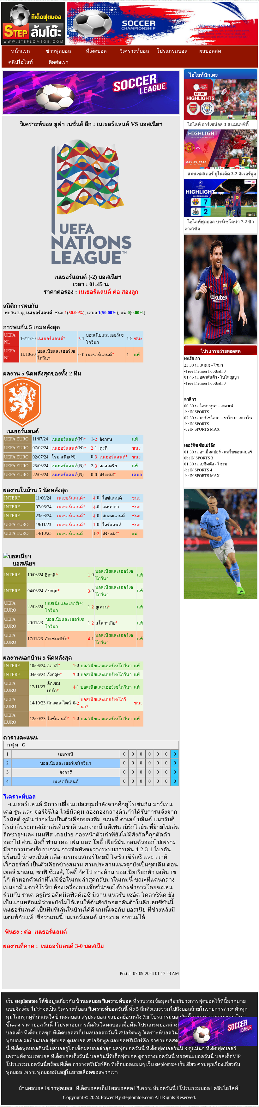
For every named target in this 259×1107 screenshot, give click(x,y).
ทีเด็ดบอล (96, 51)
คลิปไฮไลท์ (20, 62)
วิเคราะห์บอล (134, 51)
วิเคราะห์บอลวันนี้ (156, 1088)
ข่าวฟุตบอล (58, 51)
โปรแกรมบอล (172, 51)
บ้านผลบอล (31, 1088)
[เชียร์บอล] (162, 23)
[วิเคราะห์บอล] (33, 23)
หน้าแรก (20, 51)
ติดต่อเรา (59, 62)
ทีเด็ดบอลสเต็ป (92, 1088)
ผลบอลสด (210, 51)
